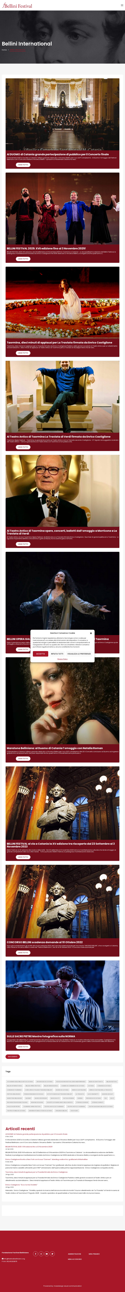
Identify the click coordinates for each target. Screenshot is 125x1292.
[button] (91, 633)
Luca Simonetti (93, 1094)
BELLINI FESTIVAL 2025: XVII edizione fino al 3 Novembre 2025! (46, 248)
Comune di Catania (104, 1086)
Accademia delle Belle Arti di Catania (20, 1081)
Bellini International (14, 1086)
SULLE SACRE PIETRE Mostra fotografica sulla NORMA (41, 1036)
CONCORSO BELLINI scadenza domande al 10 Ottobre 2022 (45, 942)
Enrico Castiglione (79, 1090)
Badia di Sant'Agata (96, 1081)
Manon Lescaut (107, 1094)
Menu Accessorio (75, 1259)
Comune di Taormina (14, 1090)
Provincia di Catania (93, 1098)
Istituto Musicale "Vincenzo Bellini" (59, 1094)
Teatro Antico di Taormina (54, 1106)
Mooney (28, 1098)
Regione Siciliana (37, 1102)
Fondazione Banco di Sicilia (33, 1094)
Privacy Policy (62, 659)
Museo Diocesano (41, 1098)
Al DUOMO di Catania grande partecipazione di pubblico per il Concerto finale (58, 154)
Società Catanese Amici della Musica (60, 1102)
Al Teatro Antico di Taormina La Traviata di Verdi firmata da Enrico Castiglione (58, 436)
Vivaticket (74, 1110)
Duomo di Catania (62, 1090)
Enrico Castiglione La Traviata (100, 1090)
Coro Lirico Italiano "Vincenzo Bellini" (38, 1090)
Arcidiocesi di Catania (44, 1081)
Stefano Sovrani (82, 1102)
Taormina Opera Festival (32, 1106)
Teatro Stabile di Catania (16, 1110)
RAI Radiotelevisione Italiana (17, 1102)
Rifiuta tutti (57, 654)
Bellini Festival (112, 1081)
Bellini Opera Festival (33, 1086)
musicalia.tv (55, 1098)
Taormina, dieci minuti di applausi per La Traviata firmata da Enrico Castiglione (59, 342)
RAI (106, 1098)
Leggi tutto (23, 165)
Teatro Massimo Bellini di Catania (101, 1106)
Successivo (12, 1057)
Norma (80, 1098)
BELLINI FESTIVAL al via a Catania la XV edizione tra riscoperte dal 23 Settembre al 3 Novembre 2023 (61, 845)
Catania (91, 1086)
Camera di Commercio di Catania (72, 1086)
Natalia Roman (68, 1098)
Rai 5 (112, 1098)
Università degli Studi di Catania (40, 1110)
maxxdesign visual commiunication (68, 1286)
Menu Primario (94, 1254)
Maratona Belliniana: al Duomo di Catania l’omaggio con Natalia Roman (55, 748)
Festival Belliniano (13, 1094)
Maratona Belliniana (14, 1098)
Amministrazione (74, 1254)
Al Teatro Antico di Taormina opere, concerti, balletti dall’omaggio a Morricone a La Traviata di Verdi (62, 532)
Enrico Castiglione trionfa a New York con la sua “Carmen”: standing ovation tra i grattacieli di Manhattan (46, 1159)
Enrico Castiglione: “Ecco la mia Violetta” (21, 1185)
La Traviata (80, 1094)
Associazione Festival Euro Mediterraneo (70, 1081)
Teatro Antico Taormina (76, 1106)
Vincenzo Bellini (61, 1110)
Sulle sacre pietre (13, 1106)
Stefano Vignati (97, 1102)
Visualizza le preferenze (79, 654)
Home (4, 50)
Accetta (40, 654)
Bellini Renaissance (51, 1086)
